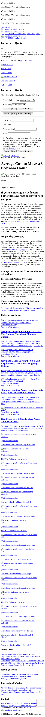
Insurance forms (7, 692)
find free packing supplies (18, 249)
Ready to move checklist (22, 656)
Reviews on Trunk (13, 659)
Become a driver (29, 665)
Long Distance (16, 661)
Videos (25, 654)
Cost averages (6, 690)
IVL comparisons (27, 663)
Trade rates (34, 692)
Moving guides (14, 663)
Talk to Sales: (11, 703)
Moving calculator (21, 688)
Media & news (16, 654)
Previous (7, 109)
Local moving (23, 674)
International (5, 661)
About (8, 654)
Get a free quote (7, 665)
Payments (27, 690)
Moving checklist (7, 688)
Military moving (13, 676)
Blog (7, 663)
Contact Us (18, 665)
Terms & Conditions (28, 706)
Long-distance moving (9, 674)
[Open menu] (41, 34)
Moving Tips (6, 679)
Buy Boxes (38, 663)
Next (14, 109)
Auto (24, 661)
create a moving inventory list (14, 262)
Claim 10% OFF (7, 27)
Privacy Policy (14, 149)
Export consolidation (21, 692)
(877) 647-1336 (26, 61)
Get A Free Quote (19, 38)
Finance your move (36, 688)
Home (3, 654)
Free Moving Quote (18, 679)
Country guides (18, 690)
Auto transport (25, 676)
